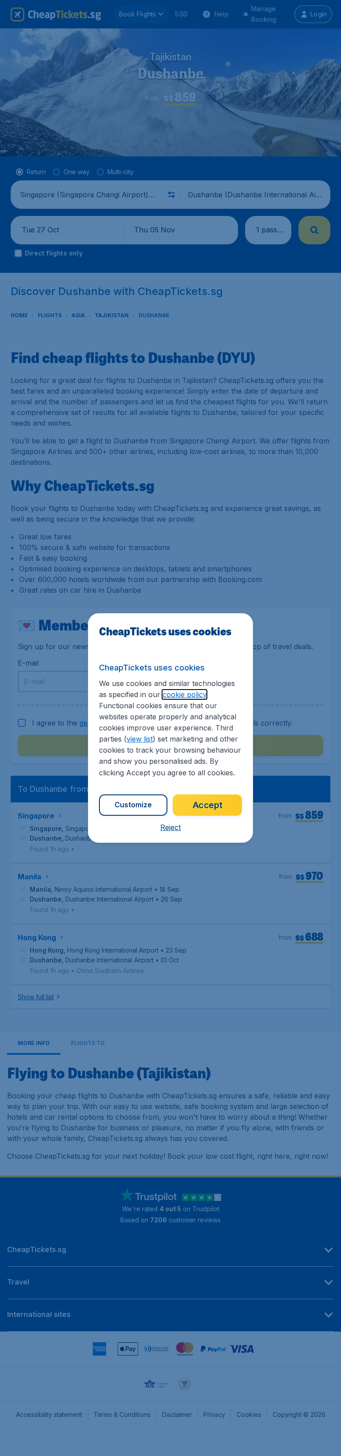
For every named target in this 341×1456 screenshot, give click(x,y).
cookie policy (184, 694)
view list (140, 738)
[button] (170, 827)
